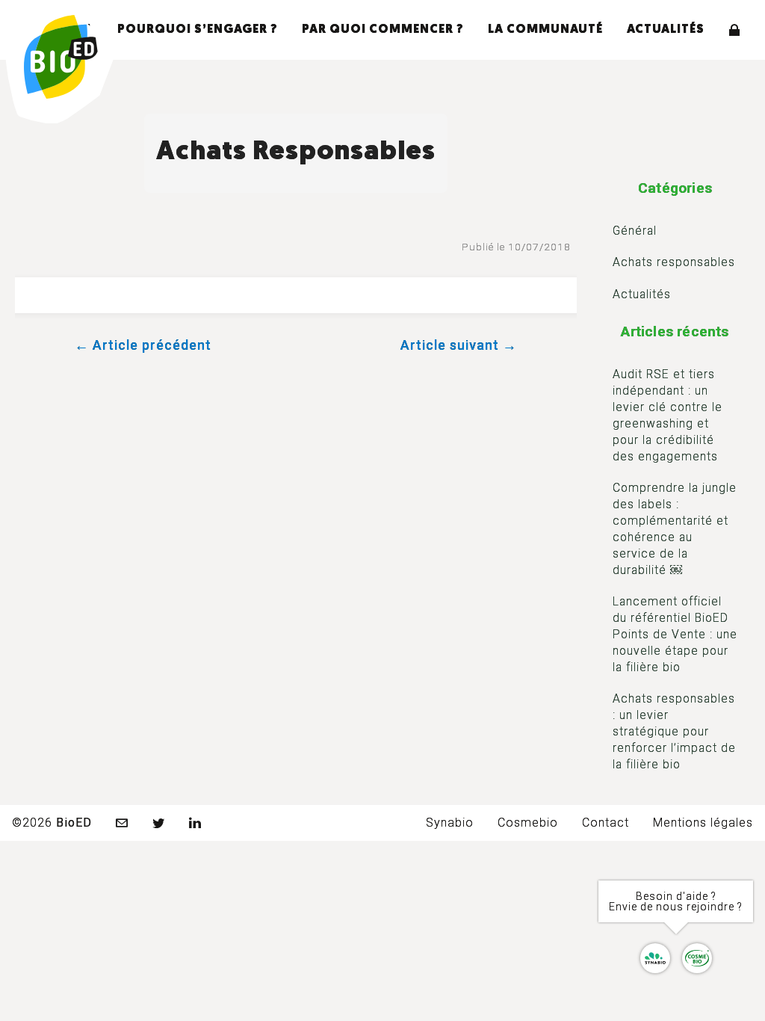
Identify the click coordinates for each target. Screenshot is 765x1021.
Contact (605, 822)
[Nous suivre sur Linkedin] (195, 823)
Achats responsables (674, 262)
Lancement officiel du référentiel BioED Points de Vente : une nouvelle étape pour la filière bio (675, 634)
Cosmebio (528, 822)
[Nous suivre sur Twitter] (158, 823)
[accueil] (61, 58)
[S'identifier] (734, 30)
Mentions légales (703, 822)
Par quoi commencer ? (383, 30)
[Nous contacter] (122, 823)
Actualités (665, 30)
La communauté (545, 30)
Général (635, 230)
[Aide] (676, 958)
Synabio (450, 822)
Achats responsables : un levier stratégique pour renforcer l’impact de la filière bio (674, 731)
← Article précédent (143, 345)
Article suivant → (458, 345)
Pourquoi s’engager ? (197, 30)
